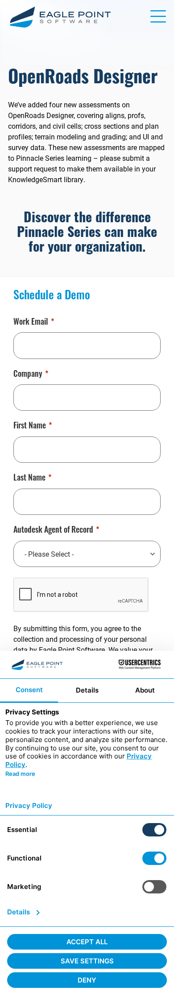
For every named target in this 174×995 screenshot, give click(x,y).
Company (27, 375)
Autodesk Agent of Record (53, 531)
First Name (29, 427)
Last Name (29, 479)
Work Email (30, 323)
